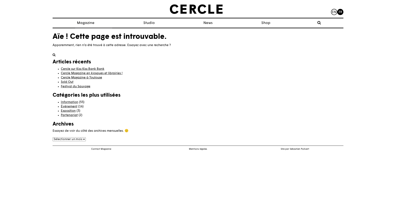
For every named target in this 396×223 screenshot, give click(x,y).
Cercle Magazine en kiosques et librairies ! (92, 73)
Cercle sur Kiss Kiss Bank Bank (82, 69)
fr (340, 12)
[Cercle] (196, 9)
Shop (265, 23)
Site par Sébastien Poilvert (295, 149)
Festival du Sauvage (75, 86)
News (208, 23)
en (334, 12)
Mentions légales (198, 149)
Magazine (85, 23)
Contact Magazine (101, 149)
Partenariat (69, 115)
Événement (69, 106)
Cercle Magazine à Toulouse (81, 77)
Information (69, 102)
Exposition (68, 111)
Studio (149, 23)
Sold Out (67, 82)
